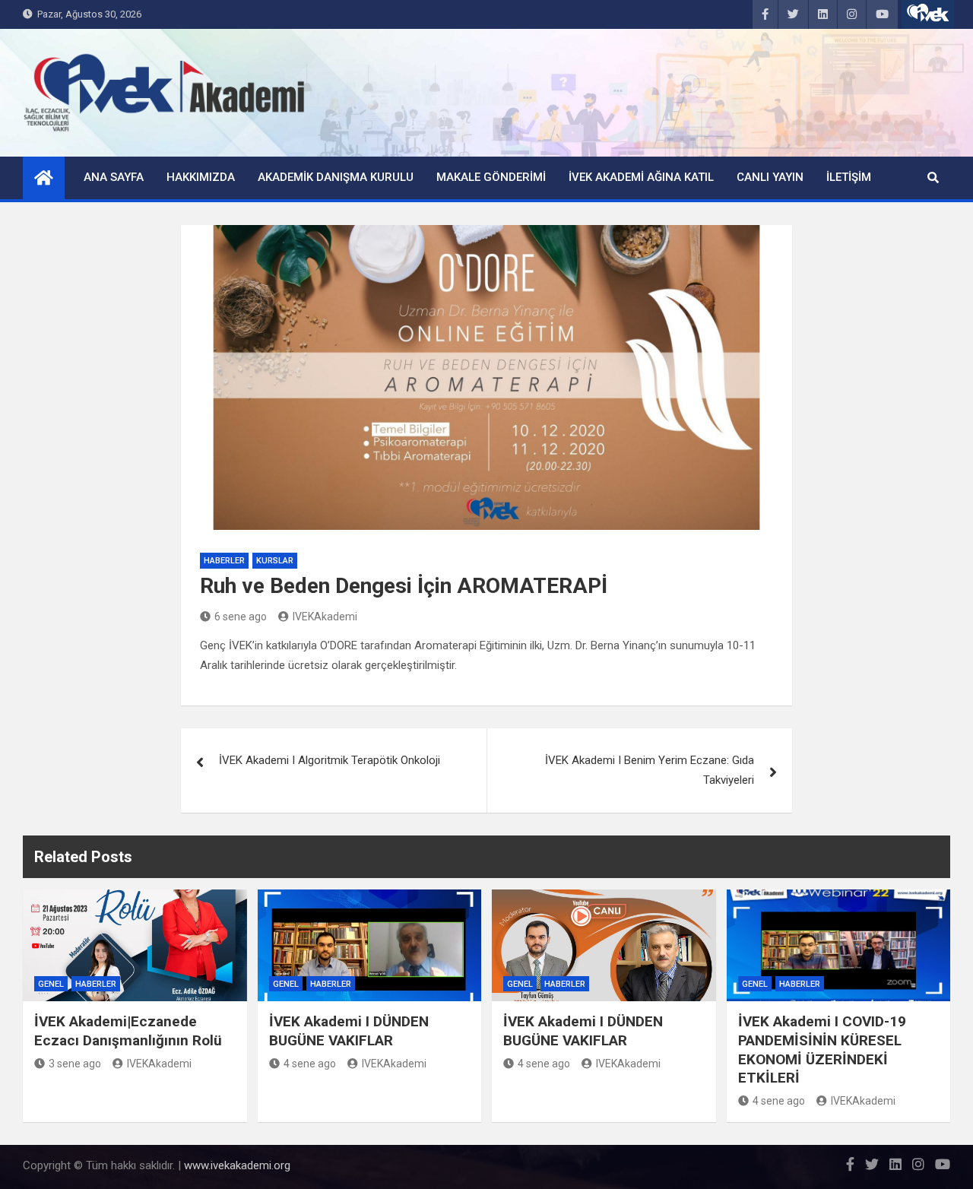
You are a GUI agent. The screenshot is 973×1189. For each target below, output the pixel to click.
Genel (51, 984)
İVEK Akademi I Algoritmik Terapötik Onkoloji (329, 760)
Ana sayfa (114, 177)
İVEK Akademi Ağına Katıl (641, 177)
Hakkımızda (200, 177)
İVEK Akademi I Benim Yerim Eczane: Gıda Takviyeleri (649, 770)
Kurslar (274, 561)
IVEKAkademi (325, 616)
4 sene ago (310, 1063)
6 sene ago (240, 616)
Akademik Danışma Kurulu (336, 177)
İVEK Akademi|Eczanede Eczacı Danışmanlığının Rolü (128, 1031)
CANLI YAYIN (770, 177)
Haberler (224, 561)
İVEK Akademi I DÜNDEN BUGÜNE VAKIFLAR (349, 1031)
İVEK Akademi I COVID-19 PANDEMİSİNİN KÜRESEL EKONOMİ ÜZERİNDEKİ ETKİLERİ (822, 1049)
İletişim (848, 177)
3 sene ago (75, 1063)
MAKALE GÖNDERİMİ (491, 177)
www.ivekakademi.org (237, 1165)
